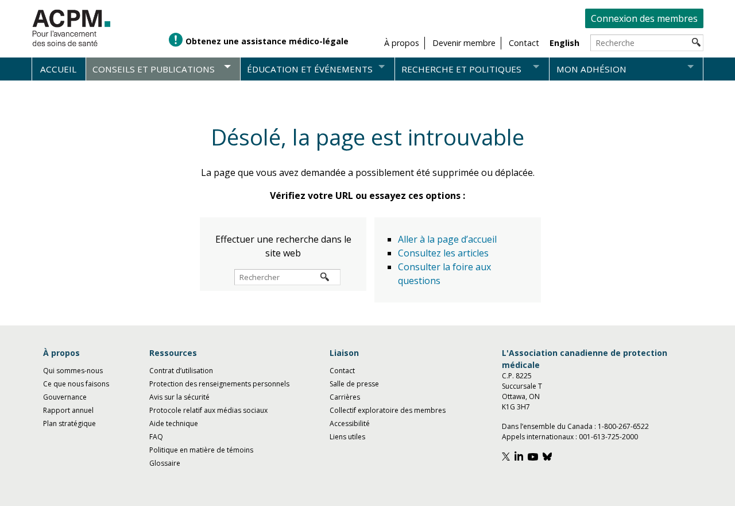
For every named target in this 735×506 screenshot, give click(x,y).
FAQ (156, 437)
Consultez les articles (443, 253)
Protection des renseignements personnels (219, 384)
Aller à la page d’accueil (447, 239)
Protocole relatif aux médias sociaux (208, 410)
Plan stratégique (69, 423)
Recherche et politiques (461, 69)
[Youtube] (534, 458)
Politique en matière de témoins (201, 450)
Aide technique (173, 423)
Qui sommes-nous (73, 370)
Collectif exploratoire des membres (388, 410)
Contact (342, 370)
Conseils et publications (153, 69)
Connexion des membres (644, 18)
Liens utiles (347, 437)
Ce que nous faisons (76, 384)
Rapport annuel (68, 410)
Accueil (58, 69)
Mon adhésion (591, 69)
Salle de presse (354, 384)
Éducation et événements (310, 69)
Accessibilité (350, 423)
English (564, 42)
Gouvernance (65, 397)
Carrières (345, 397)
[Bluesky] (549, 458)
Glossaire (164, 463)
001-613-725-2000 (608, 437)
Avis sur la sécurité (179, 397)
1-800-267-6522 (623, 426)
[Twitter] (507, 458)
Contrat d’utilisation (181, 370)
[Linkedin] (520, 458)
